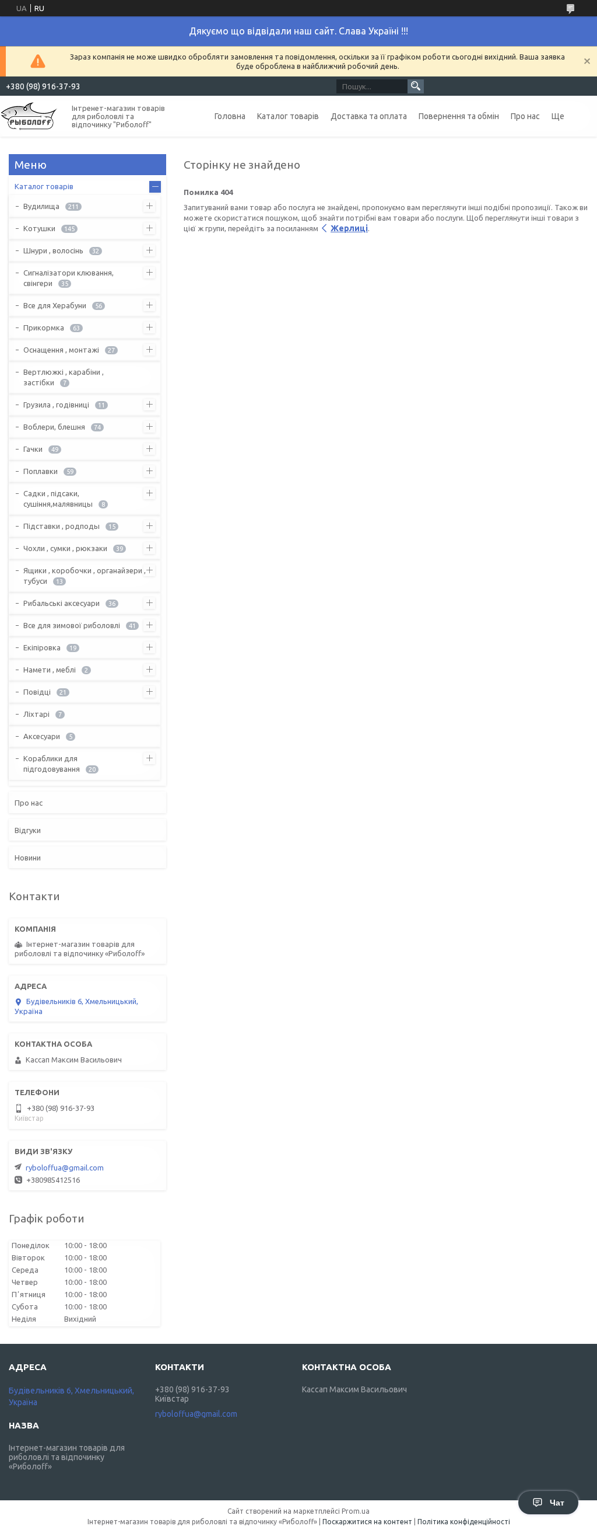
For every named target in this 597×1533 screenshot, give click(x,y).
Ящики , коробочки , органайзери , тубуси (84, 575)
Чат (557, 1502)
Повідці (37, 692)
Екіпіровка (42, 647)
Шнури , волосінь (53, 250)
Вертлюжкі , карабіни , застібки (63, 377)
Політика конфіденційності (463, 1521)
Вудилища (41, 206)
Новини (28, 857)
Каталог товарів (288, 116)
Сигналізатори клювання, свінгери (68, 278)
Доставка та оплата (369, 116)
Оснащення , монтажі (61, 350)
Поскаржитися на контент (367, 1521)
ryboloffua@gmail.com (65, 1167)
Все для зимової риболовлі (71, 625)
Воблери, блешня (54, 427)
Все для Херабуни (54, 305)
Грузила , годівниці (56, 404)
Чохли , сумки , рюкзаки (65, 548)
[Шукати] (416, 86)
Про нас (525, 116)
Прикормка (43, 327)
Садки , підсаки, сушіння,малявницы (58, 498)
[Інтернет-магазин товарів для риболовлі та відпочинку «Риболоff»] (29, 115)
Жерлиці (349, 228)
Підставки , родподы (61, 526)
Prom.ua (356, 1511)
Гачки (33, 449)
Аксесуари (41, 736)
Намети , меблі (49, 670)
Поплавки (40, 471)
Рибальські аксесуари (61, 603)
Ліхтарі (36, 714)
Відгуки (28, 830)
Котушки (39, 228)
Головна (230, 116)
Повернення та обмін (459, 116)
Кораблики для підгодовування (51, 763)
